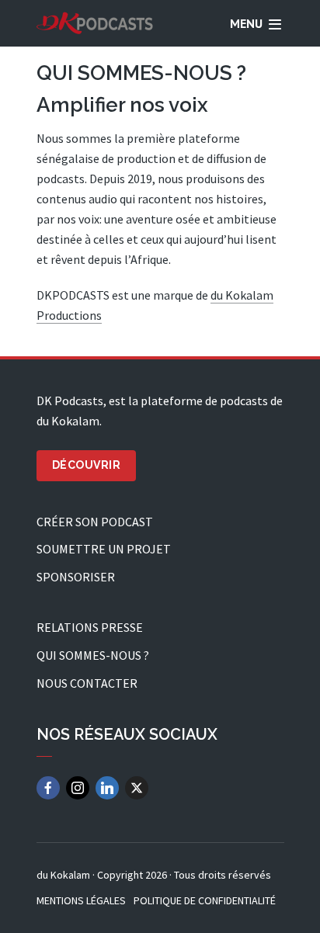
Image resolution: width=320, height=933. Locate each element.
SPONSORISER (76, 576)
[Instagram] (77, 787)
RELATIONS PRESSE (90, 627)
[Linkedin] (107, 787)
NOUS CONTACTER (87, 683)
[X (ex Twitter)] (136, 787)
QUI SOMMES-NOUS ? (93, 655)
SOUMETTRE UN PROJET (104, 549)
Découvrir (86, 465)
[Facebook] (48, 787)
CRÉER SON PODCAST (95, 521)
